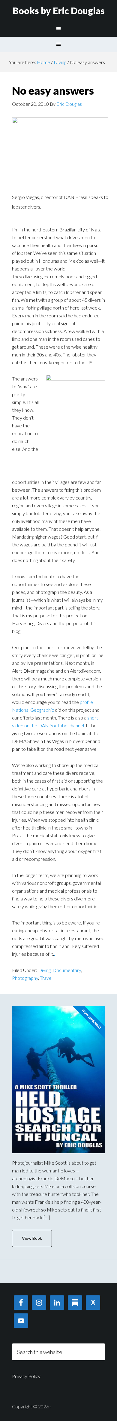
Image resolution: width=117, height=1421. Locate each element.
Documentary (66, 970)
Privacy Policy (26, 1376)
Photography (25, 978)
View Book (32, 1238)
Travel (46, 978)
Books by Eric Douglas (59, 10)
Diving (44, 970)
